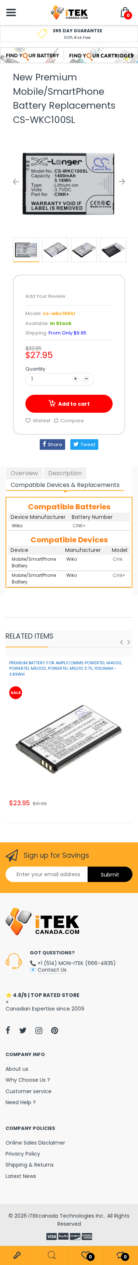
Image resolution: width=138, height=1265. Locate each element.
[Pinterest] (54, 1030)
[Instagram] (38, 1030)
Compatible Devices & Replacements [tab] (65, 485)
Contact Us (52, 969)
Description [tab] (65, 473)
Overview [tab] (24, 473)
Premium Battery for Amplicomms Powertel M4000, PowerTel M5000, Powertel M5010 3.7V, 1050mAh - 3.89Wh (65, 668)
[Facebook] (8, 1030)
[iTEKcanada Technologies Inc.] (69, 12)
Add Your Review (45, 296)
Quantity (35, 368)
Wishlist (41, 420)
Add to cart (74, 404)
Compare (72, 420)
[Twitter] (22, 1030)
